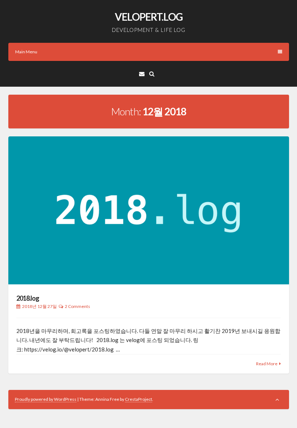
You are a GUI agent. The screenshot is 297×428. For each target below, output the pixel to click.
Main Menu (26, 51)
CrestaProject (138, 399)
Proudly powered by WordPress (45, 399)
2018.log (27, 298)
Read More (266, 363)
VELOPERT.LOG (149, 17)
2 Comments (77, 306)
